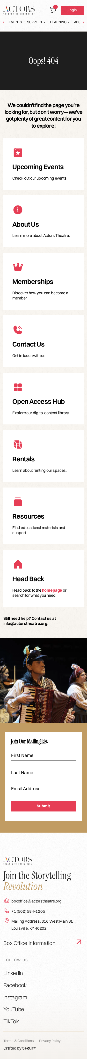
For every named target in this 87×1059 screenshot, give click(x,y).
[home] (19, 10)
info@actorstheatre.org (25, 623)
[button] (36, 22)
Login (72, 10)
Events (15, 22)
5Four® (29, 1048)
